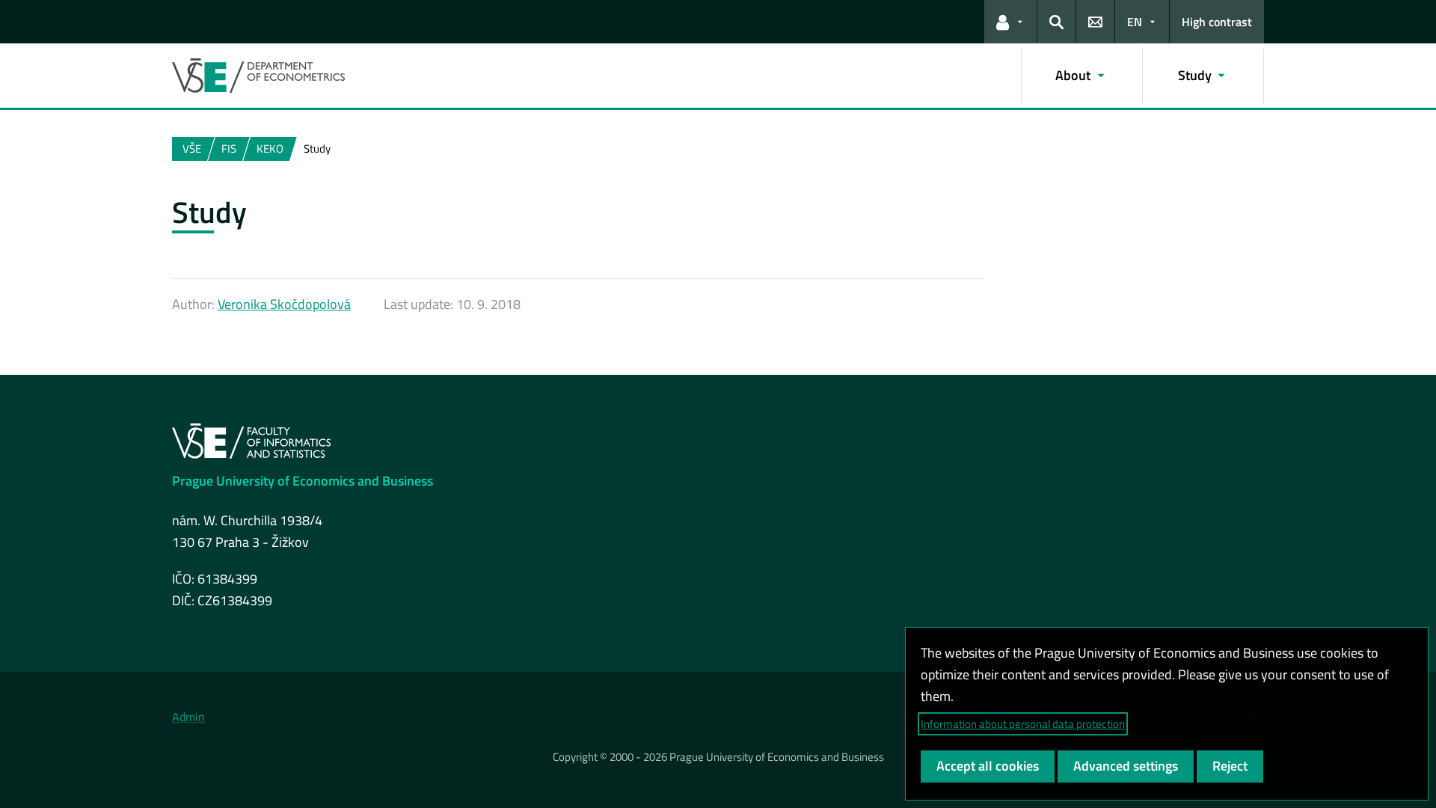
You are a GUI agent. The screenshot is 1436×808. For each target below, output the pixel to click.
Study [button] (1195, 75)
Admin (188, 717)
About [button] (1072, 75)
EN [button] (1134, 22)
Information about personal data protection (1023, 723)
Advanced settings (1125, 766)
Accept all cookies (987, 766)
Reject (1230, 766)
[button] (1010, 21)
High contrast (1217, 22)
